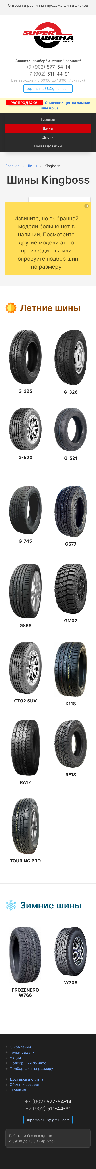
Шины (48, 128)
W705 (70, 982)
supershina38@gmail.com (48, 88)
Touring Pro (25, 861)
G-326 (71, 392)
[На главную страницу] (48, 48)
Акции (15, 1057)
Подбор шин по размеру (31, 1068)
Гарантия (18, 1090)
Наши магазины (48, 146)
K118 (70, 703)
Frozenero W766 (25, 992)
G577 (71, 544)
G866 (25, 625)
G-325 (25, 391)
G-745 (25, 541)
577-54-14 (48, 67)
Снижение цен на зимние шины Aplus (49, 105)
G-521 (70, 458)
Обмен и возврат (25, 1084)
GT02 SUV (25, 701)
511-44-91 (48, 74)
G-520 (25, 457)
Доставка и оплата (26, 1079)
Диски (48, 137)
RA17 (25, 782)
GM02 (70, 620)
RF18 (70, 774)
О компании (20, 1047)
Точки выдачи (22, 1052)
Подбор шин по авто (28, 1063)
